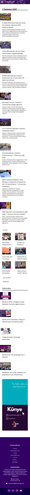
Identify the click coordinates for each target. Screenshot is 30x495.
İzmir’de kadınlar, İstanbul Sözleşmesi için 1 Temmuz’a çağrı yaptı (13, 155)
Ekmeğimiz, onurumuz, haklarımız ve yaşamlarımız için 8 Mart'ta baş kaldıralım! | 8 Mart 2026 (14, 374)
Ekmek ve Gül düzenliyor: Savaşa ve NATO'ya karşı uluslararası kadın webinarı (13, 322)
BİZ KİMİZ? (15, 462)
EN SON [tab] (5, 230)
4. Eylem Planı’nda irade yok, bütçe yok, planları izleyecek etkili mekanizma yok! (14, 25)
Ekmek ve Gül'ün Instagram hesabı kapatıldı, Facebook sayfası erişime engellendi (13, 304)
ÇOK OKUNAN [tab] (7, 278)
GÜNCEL (15, 448)
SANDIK (15, 453)
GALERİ (15, 457)
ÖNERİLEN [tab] (6, 281)
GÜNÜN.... (15, 460)
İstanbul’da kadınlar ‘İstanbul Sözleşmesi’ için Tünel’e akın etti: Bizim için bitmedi (13, 78)
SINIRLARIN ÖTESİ (15, 450)
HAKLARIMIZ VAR (15, 455)
